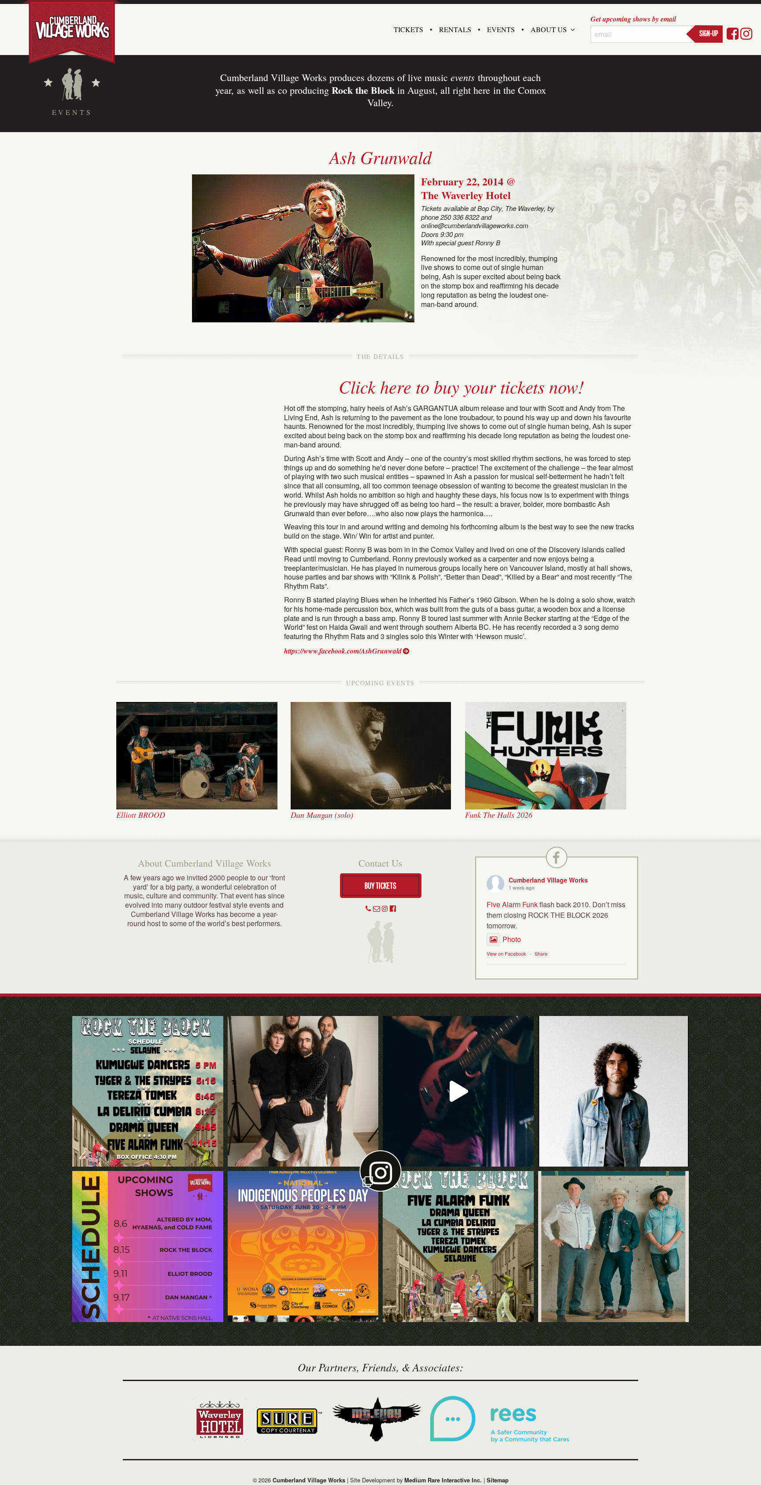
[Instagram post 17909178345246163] (303, 1246)
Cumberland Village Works (548, 879)
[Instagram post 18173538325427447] (147, 1091)
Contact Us (380, 863)
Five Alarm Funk (512, 904)
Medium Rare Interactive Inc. (443, 1480)
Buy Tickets (380, 885)
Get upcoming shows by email (633, 19)
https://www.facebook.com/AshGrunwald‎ (343, 651)
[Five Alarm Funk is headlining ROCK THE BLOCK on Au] (458, 1091)
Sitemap (498, 1480)
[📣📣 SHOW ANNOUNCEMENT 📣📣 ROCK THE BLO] (458, 1246)
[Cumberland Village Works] (72, 32)
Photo (511, 939)
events (463, 77)
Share (541, 953)
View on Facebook (506, 953)
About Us (549, 29)
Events (501, 29)
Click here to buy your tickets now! (461, 386)
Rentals (455, 29)
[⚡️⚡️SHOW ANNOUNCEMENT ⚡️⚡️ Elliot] (613, 1246)
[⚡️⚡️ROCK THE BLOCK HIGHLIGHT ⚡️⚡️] (303, 1091)
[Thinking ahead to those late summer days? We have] (147, 1246)
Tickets (408, 29)
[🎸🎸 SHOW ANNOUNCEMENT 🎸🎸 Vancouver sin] (613, 1091)
